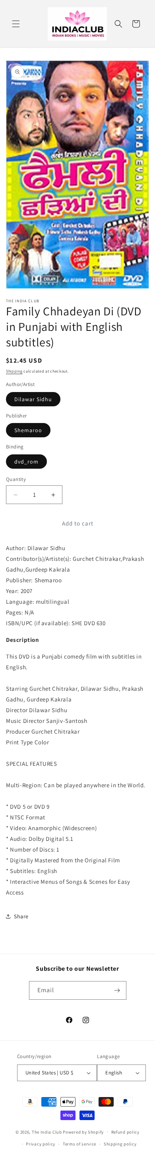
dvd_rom (26, 461)
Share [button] (21, 916)
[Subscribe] (117, 990)
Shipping (14, 371)
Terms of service (79, 1144)
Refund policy (125, 1132)
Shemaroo (28, 430)
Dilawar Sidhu (33, 399)
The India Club (47, 1131)
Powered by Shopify (83, 1131)
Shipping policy (120, 1144)
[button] (16, 24)
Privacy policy (40, 1144)
